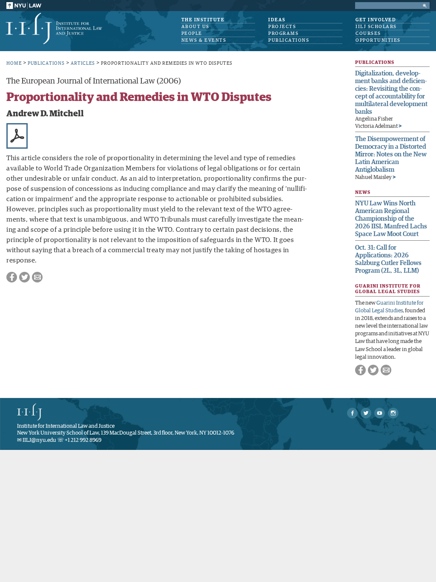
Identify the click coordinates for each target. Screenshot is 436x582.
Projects (282, 26)
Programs (283, 33)
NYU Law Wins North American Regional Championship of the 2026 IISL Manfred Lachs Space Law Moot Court (391, 218)
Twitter (24, 277)
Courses (368, 33)
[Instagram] (393, 413)
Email (37, 277)
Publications (288, 40)
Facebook (11, 277)
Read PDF (17, 136)
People (191, 33)
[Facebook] (352, 413)
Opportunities (378, 40)
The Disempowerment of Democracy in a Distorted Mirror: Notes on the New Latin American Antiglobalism (391, 154)
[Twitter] (366, 413)
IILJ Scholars (376, 26)
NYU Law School (23, 5)
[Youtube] (379, 413)
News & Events (204, 40)
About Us (195, 26)
